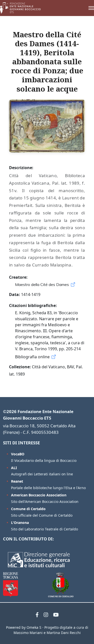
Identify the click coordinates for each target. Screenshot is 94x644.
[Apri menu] (86, 8)
